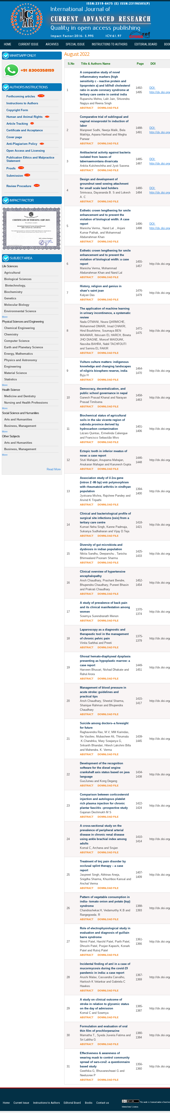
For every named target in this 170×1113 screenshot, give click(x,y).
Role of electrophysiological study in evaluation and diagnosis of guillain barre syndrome (105, 933)
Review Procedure (18, 186)
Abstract (86, 107)
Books (88, 1102)
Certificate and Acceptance (24, 130)
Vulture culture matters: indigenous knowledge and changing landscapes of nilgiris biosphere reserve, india (105, 366)
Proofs (10, 168)
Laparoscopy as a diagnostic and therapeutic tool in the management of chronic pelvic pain (104, 634)
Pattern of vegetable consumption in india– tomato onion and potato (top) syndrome (105, 901)
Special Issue (75, 44)
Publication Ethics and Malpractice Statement (30, 159)
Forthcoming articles (20, 96)
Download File (108, 107)
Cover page (14, 137)
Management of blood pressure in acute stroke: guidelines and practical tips (103, 692)
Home (7, 44)
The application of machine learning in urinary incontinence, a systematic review (105, 313)
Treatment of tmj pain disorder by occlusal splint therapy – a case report (103, 866)
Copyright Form (17, 110)
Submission (15, 175)
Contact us (102, 1102)
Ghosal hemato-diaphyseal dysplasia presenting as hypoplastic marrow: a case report (105, 661)
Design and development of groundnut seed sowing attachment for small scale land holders (104, 184)
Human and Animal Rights (24, 116)
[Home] (79, 37)
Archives (52, 44)
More (5, 317)
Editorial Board (146, 44)
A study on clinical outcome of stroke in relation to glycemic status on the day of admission (104, 1004)
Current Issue (28, 44)
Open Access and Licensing (25, 150)
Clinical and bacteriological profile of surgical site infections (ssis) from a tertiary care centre (105, 518)
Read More (54, 469)
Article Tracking (17, 123)
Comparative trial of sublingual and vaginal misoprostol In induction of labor (104, 121)
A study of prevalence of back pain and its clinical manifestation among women (105, 607)
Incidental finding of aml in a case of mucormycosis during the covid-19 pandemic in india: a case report (105, 968)
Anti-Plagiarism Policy (21, 143)
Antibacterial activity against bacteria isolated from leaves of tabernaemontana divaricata (105, 157)
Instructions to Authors (110, 44)
